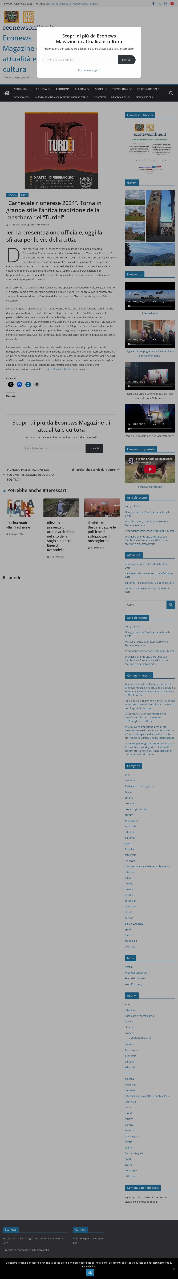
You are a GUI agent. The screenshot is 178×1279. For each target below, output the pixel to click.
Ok (90, 1272)
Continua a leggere (89, 70)
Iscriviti (126, 60)
